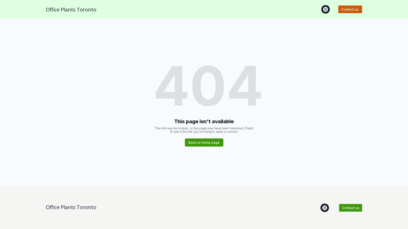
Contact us (350, 208)
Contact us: (350, 9)
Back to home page (204, 142)
